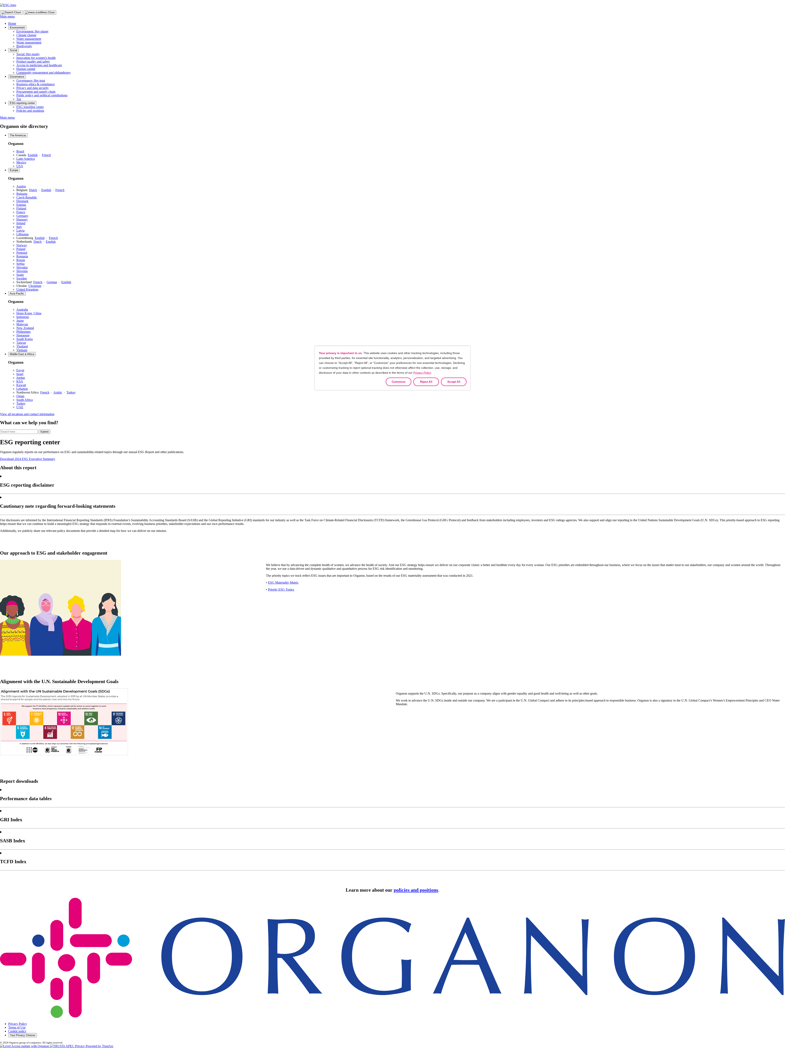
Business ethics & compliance (35, 84)
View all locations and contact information (27, 414)
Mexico (21, 162)
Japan (20, 320)
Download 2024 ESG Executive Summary (27, 459)
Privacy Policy (17, 1023)
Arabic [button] (57, 392)
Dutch (33, 190)
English (33, 155)
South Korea (24, 339)
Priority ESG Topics (281, 589)
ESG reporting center (22, 103)
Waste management (28, 42)
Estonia (21, 204)
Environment (17, 27)
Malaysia (22, 324)
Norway (21, 245)
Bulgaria (21, 193)
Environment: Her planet (32, 31)
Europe (14, 170)
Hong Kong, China (28, 313)
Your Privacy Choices (22, 1035)
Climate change (26, 35)
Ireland (20, 223)
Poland (20, 249)
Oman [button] (20, 396)
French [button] (44, 392)
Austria (21, 186)
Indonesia (22, 317)
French (46, 155)
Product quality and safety (33, 61)
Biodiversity (24, 46)
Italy (19, 227)
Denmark (22, 201)
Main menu (7, 16)
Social (13, 50)
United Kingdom (27, 289)
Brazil (20, 151)
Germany (22, 216)
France (20, 212)
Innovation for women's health (36, 58)
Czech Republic (26, 197)
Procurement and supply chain (35, 91)
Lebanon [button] (22, 388)
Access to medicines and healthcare (39, 65)
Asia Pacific (17, 293)
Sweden (21, 278)
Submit (44, 431)
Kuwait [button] (21, 385)
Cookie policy (17, 1031)
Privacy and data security (32, 88)
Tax (18, 99)
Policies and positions (30, 110)
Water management (28, 39)
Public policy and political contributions (41, 95)
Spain (20, 274)
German (52, 282)
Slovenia (22, 271)
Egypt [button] (20, 370)
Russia (20, 260)
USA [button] (19, 166)
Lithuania (22, 234)
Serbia (20, 263)
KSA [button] (19, 381)
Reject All (426, 381)
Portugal (21, 252)
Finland (21, 208)
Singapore (22, 335)
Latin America (25, 158)
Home (12, 23)
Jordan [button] (20, 377)
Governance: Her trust (30, 80)
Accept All (453, 381)
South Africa (24, 400)
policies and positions (416, 890)
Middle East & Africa (22, 354)
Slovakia (22, 267)
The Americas (18, 135)
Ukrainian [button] (34, 286)
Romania (22, 256)
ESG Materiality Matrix (283, 582)
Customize (398, 381)
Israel (19, 374)
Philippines (23, 331)
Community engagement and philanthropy (43, 72)
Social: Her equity (28, 54)
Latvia (20, 230)
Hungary (22, 219)
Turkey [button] (71, 392)
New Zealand (25, 328)
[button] (81, 1046)
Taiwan (21, 342)
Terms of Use (17, 1027)
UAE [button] (19, 407)
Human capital (25, 69)
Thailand (22, 346)
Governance (17, 76)
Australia (22, 309)
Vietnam (21, 350)
